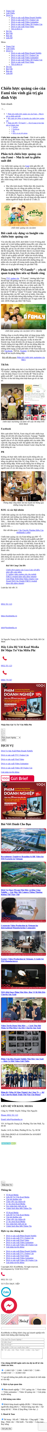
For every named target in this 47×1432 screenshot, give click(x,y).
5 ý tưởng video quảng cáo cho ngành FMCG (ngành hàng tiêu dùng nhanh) (21, 575)
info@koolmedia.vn (9, 628)
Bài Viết (9, 33)
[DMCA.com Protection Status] (8, 1144)
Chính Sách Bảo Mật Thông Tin (19, 1208)
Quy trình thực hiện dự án (16, 1206)
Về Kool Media (12, 1195)
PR (14, 131)
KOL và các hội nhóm (20, 133)
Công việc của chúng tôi (15, 1202)
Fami (27, 166)
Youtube (23, 351)
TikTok (15, 127)
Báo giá (9, 36)
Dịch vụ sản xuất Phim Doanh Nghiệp (26, 18)
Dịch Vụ (9, 15)
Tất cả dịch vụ (16, 29)
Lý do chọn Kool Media (15, 1204)
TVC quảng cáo (12, 278)
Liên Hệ (9, 38)
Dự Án (9, 31)
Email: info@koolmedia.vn (11, 1119)
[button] (23, 42)
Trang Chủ (10, 11)
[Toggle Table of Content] (3, 109)
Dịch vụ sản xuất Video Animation (24, 22)
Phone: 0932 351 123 (9, 1115)
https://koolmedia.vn (9, 616)
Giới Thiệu (10, 13)
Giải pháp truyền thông (10, 772)
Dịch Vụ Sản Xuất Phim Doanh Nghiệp (17, 751)
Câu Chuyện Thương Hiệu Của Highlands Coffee (30, 531)
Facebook (16, 129)
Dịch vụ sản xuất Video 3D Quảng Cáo (26, 24)
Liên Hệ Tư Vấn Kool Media (17, 1197)
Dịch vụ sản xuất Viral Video (22, 27)
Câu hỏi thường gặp (14, 1199)
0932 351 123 (6, 604)
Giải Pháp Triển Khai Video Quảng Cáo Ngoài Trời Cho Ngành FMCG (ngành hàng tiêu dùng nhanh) (22, 581)
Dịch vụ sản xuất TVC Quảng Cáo (25, 20)
